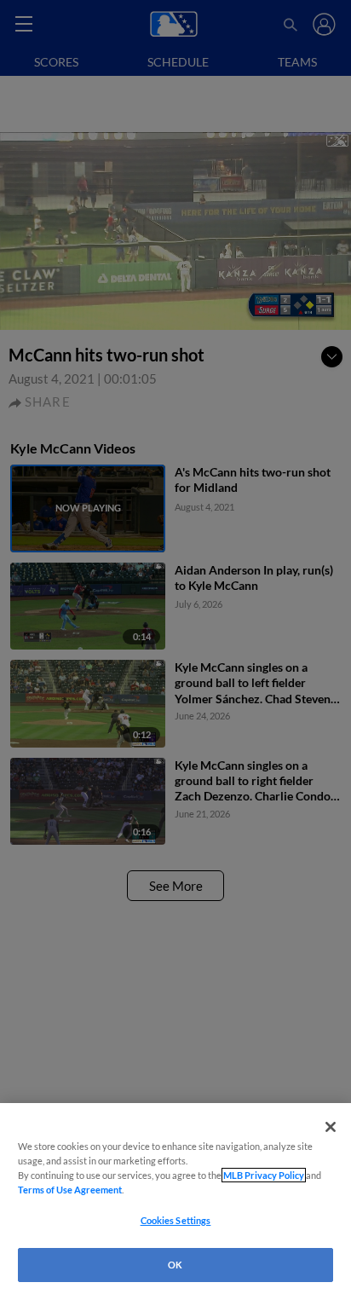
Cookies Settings (176, 1220)
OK (175, 1264)
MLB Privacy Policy (263, 1175)
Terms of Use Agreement (70, 1189)
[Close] (330, 1127)
